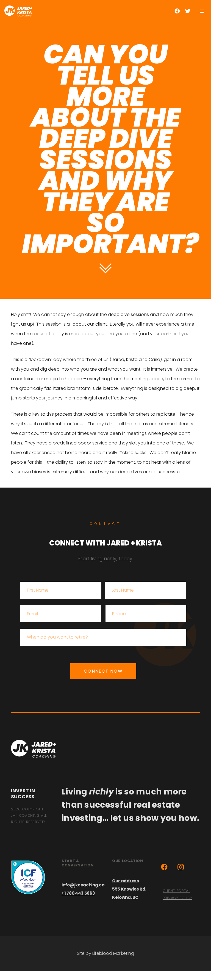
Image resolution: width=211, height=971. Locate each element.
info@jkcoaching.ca (83, 885)
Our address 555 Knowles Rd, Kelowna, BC (129, 889)
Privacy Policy (177, 897)
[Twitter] (187, 11)
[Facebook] (177, 11)
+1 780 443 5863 (78, 893)
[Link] (18, 10)
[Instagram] (181, 867)
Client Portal (176, 890)
